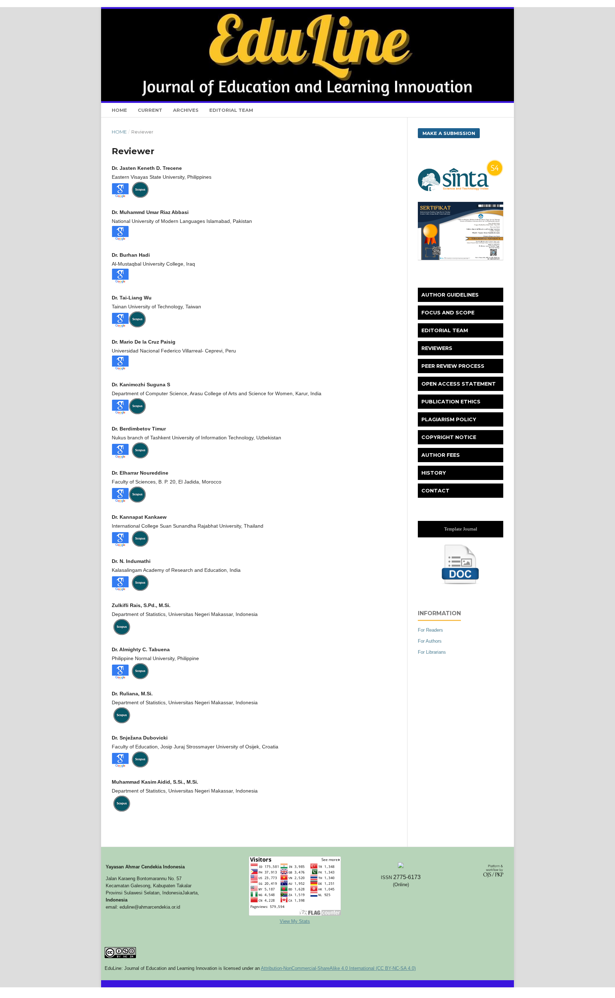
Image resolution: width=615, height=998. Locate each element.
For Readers (430, 630)
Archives (186, 110)
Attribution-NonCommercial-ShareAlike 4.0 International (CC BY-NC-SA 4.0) (338, 968)
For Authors (430, 641)
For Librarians (432, 652)
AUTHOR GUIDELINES (450, 295)
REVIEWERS (436, 348)
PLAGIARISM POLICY (448, 419)
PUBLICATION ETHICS (450, 401)
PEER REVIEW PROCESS (452, 366)
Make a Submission (448, 133)
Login (444, 12)
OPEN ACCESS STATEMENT (458, 384)
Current (150, 110)
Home (119, 110)
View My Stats (295, 921)
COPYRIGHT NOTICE (448, 437)
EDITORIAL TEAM (444, 330)
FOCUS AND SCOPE (447, 312)
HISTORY (433, 473)
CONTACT (435, 490)
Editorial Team (231, 110)
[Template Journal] (460, 584)
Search (489, 110)
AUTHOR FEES (440, 455)
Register (417, 12)
